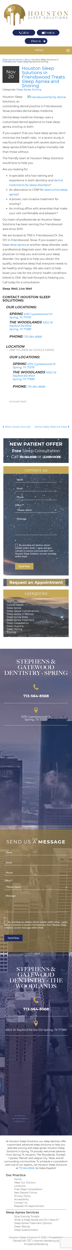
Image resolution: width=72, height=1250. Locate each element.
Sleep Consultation (18, 623)
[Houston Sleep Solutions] (36, 14)
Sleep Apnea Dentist (13, 59)
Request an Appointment (36, 582)
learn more (52, 457)
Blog (27, 59)
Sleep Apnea (23, 89)
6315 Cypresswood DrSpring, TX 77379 (30, 315)
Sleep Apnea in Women (20, 614)
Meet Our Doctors (24, 1182)
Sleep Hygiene (15, 626)
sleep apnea (18, 244)
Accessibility (21, 1199)
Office (19, 505)
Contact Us (20, 1202)
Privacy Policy (22, 1196)
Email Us (49, 32)
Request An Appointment (29, 1206)
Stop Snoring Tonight (27, 1216)
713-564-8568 (33, 336)
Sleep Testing (14, 629)
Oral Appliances (16, 601)
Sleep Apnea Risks (17, 617)
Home (17, 1179)
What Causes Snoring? (17, 426)
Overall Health (15, 604)
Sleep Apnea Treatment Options (33, 1223)
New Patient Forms (25, 1192)
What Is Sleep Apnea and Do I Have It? (36, 1219)
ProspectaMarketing (36, 1244)
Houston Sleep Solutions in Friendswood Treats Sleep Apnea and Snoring (43, 77)
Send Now (24, 566)
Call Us (25, 32)
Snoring (36, 89)
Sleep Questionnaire (26, 1229)
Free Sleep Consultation (28, 1189)
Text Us (36, 41)
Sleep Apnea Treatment (20, 620)
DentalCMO (20, 1240)
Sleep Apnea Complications (23, 611)
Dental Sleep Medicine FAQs (51, 426)
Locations (20, 1185)
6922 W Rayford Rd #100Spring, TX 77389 (31, 326)
